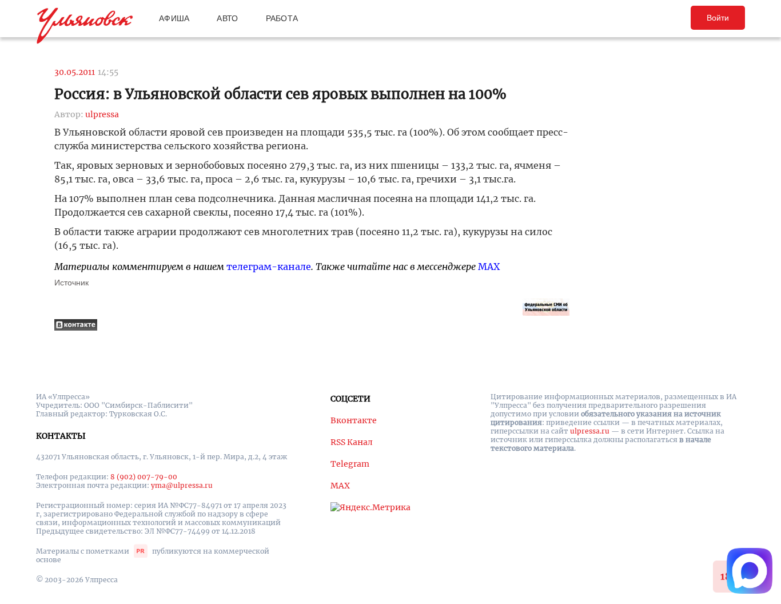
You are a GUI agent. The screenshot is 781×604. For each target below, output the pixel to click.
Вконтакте (353, 420)
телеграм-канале (268, 266)
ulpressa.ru (589, 431)
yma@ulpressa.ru (182, 485)
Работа (282, 18)
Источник (71, 282)
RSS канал (351, 442)
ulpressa (102, 114)
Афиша (174, 18)
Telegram (349, 464)
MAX (489, 266)
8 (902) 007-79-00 (143, 476)
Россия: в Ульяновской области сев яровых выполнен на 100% (280, 94)
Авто (227, 18)
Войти (718, 17)
